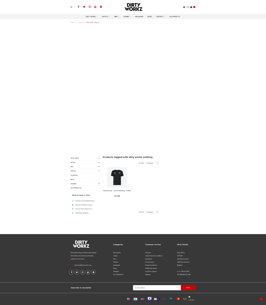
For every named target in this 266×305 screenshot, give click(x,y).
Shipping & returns (151, 268)
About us (148, 252)
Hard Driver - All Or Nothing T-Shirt (117, 191)
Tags (80, 22)
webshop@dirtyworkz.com (83, 265)
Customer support (151, 271)
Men (115, 16)
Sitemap (148, 274)
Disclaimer (148, 259)
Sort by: (141, 163)
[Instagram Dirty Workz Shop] (89, 6)
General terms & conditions (154, 256)
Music (150, 16)
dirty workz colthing (92, 22)
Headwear (139, 16)
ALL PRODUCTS (174, 16)
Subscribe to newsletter (81, 288)
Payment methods (151, 265)
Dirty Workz (91, 16)
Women (126, 16)
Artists (105, 16)
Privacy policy (149, 262)
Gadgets (159, 16)
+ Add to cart (115, 201)
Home (73, 22)
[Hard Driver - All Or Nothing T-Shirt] (117, 177)
